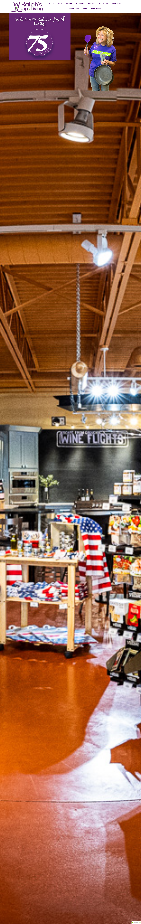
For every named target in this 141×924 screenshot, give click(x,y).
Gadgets (91, 3)
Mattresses (116, 3)
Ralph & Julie (96, 8)
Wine (60, 3)
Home (51, 3)
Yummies (80, 3)
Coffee (69, 3)
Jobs (85, 8)
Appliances (103, 3)
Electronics (74, 8)
